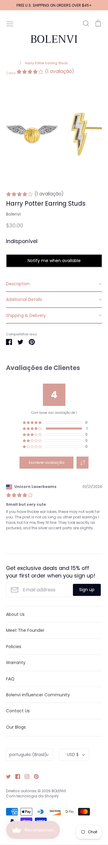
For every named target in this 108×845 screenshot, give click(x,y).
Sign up (86, 590)
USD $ (73, 755)
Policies (13, 647)
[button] (82, 463)
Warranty (16, 663)
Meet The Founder (25, 630)
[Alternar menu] (10, 23)
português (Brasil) (28, 755)
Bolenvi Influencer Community (38, 695)
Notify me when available (54, 261)
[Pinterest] (34, 776)
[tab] (54, 284)
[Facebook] (15, 776)
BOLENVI (54, 39)
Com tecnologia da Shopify (32, 796)
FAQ (10, 679)
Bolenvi (13, 214)
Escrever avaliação (46, 462)
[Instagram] (24, 776)
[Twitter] (6, 776)
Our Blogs (16, 727)
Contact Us (18, 711)
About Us (15, 614)
